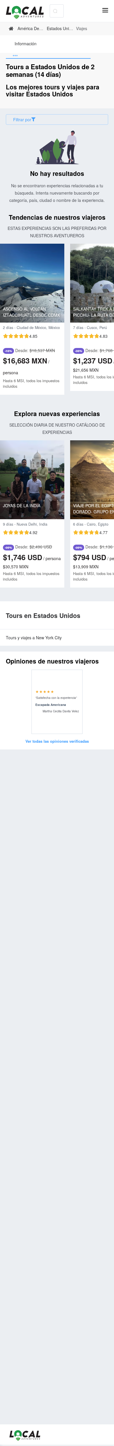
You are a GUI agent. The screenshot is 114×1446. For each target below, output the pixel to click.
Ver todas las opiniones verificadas (57, 741)
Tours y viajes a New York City (34, 637)
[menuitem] (25, 44)
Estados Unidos (61, 28)
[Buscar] (55, 11)
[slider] (20, 336)
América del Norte (34, 28)
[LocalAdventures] (28, 12)
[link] (12, 29)
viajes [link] (81, 28)
